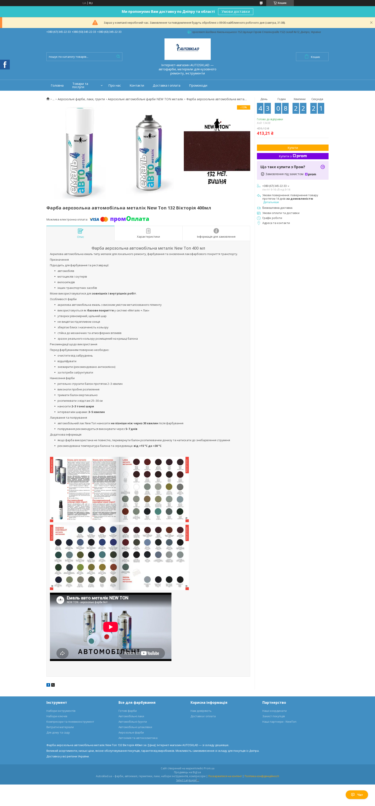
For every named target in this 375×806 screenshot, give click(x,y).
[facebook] (48, 686)
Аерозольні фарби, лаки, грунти (81, 99)
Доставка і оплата (166, 85)
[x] (53, 686)
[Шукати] (118, 56)
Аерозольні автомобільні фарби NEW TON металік (145, 99)
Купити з (285, 156)
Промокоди (198, 85)
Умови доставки (236, 11)
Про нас (114, 85)
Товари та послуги (80, 85)
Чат (360, 794)
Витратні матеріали (60, 727)
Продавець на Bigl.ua (187, 772)
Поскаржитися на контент (225, 776)
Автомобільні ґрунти (132, 722)
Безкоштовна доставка (277, 207)
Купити (293, 148)
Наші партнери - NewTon (279, 722)
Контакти (137, 85)
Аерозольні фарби (131, 732)
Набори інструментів (61, 711)
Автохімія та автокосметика (138, 738)
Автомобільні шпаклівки (135, 727)
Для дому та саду (58, 732)
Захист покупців (273, 716)
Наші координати (274, 711)
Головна (57, 85)
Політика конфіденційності (262, 776)
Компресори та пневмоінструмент (70, 722)
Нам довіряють (201, 711)
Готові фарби (127, 711)
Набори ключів (56, 716)
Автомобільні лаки (131, 716)
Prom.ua (209, 768)
